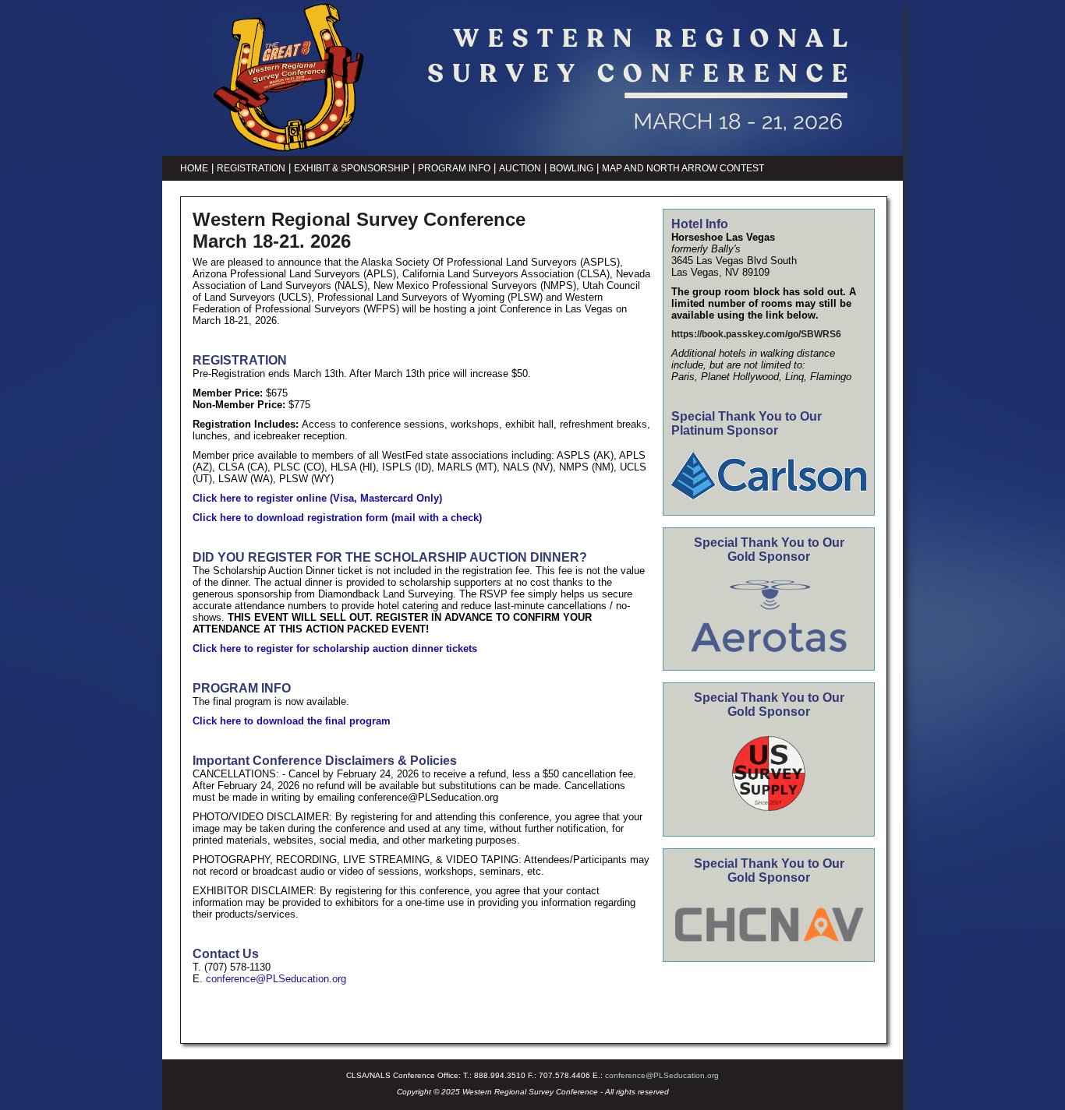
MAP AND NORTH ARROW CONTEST (683, 168)
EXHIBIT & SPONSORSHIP (351, 168)
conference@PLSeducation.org (276, 979)
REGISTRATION (251, 168)
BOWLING (571, 168)
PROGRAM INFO (454, 168)
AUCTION (520, 168)
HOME (194, 168)
